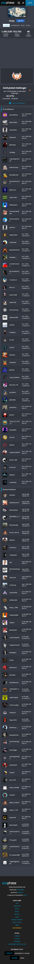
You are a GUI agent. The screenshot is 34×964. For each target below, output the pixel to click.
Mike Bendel (21, 890)
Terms (17, 925)
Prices (23, 25)
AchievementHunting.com (17, 944)
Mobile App (17, 906)
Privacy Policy (17, 922)
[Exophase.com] (8, 2)
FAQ (17, 903)
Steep (11, 20)
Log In (30, 3)
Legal (17, 917)
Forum (28, 25)
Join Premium (17, 928)
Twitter (17, 939)
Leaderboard (15, 25)
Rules (17, 909)
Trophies (6, 25)
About (17, 911)
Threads (17, 936)
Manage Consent (17, 920)
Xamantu (20, 892)
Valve (25, 895)
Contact (17, 914)
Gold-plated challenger (14, 87)
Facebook (17, 941)
